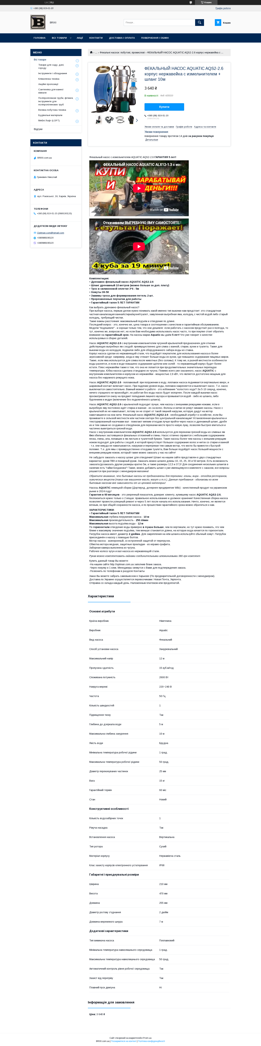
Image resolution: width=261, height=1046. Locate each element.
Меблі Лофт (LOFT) (49, 120)
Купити (164, 106)
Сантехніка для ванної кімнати (51, 91)
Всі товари (59, 38)
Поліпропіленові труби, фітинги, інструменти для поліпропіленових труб (55, 101)
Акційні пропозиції (48, 84)
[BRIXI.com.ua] (38, 28)
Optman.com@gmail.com (50, 232)
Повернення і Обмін (155, 38)
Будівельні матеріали (50, 115)
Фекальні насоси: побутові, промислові (122, 52)
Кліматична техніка (48, 79)
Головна (39, 38)
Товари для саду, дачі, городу (51, 66)
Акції (80, 38)
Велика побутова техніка (52, 110)
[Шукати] (199, 22)
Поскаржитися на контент (123, 1041)
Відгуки (38, 129)
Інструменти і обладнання (52, 73)
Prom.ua (147, 1038)
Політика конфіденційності (151, 1041)
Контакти (96, 38)
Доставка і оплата (122, 38)
